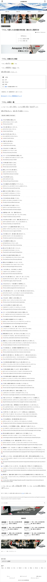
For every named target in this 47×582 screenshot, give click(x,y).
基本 (6, 86)
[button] (44, 503)
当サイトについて (23, 576)
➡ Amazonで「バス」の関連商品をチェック (11, 96)
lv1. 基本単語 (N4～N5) (6, 26)
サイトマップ (12, 578)
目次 (22, 36)
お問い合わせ (38, 576)
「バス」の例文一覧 (23, 40)
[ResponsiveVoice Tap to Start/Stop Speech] (3, 77)
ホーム (8, 576)
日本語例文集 (23, 1)
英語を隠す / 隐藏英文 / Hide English (8, 115)
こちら (23, 493)
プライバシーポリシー (35, 578)
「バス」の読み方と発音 (24, 38)
